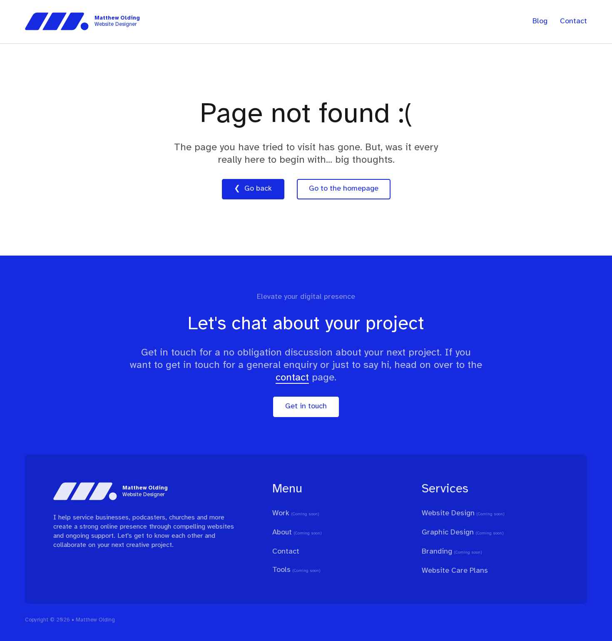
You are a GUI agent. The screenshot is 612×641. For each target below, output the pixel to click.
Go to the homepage (343, 189)
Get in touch (306, 406)
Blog (539, 21)
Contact (573, 21)
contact (292, 378)
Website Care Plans (455, 571)
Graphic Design (448, 533)
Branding (437, 552)
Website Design (448, 513)
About (282, 533)
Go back (258, 189)
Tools (281, 570)
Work (280, 513)
